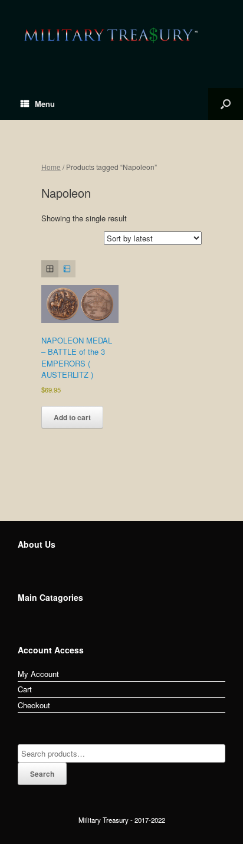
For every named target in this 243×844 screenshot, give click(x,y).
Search (42, 773)
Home (51, 167)
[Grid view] (49, 268)
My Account (38, 673)
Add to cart (72, 417)
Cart (25, 689)
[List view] (66, 268)
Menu (45, 103)
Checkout (34, 705)
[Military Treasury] (121, 35)
